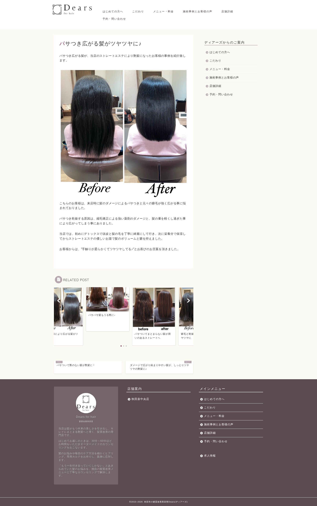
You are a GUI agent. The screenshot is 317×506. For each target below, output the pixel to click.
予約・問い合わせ (114, 18)
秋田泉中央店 (140, 399)
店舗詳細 (227, 11)
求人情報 (210, 455)
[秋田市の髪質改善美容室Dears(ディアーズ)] (72, 14)
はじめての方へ (113, 11)
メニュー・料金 (163, 11)
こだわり (138, 11)
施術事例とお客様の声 (197, 11)
